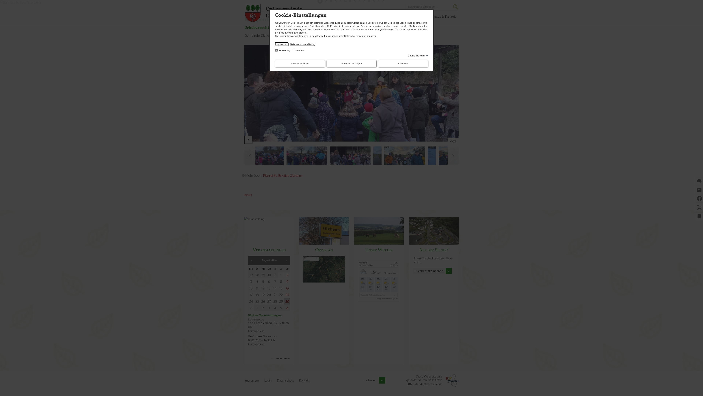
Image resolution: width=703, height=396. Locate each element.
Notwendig (285, 50)
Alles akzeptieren (300, 63)
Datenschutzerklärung (302, 44)
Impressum (281, 44)
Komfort (299, 50)
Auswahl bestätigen (351, 63)
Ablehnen (403, 63)
